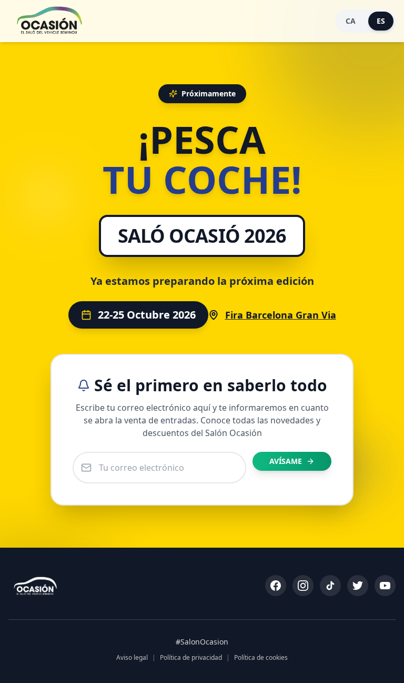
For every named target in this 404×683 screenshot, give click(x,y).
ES (381, 21)
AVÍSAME (285, 461)
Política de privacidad (191, 658)
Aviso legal (132, 658)
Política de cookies (261, 658)
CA (351, 21)
